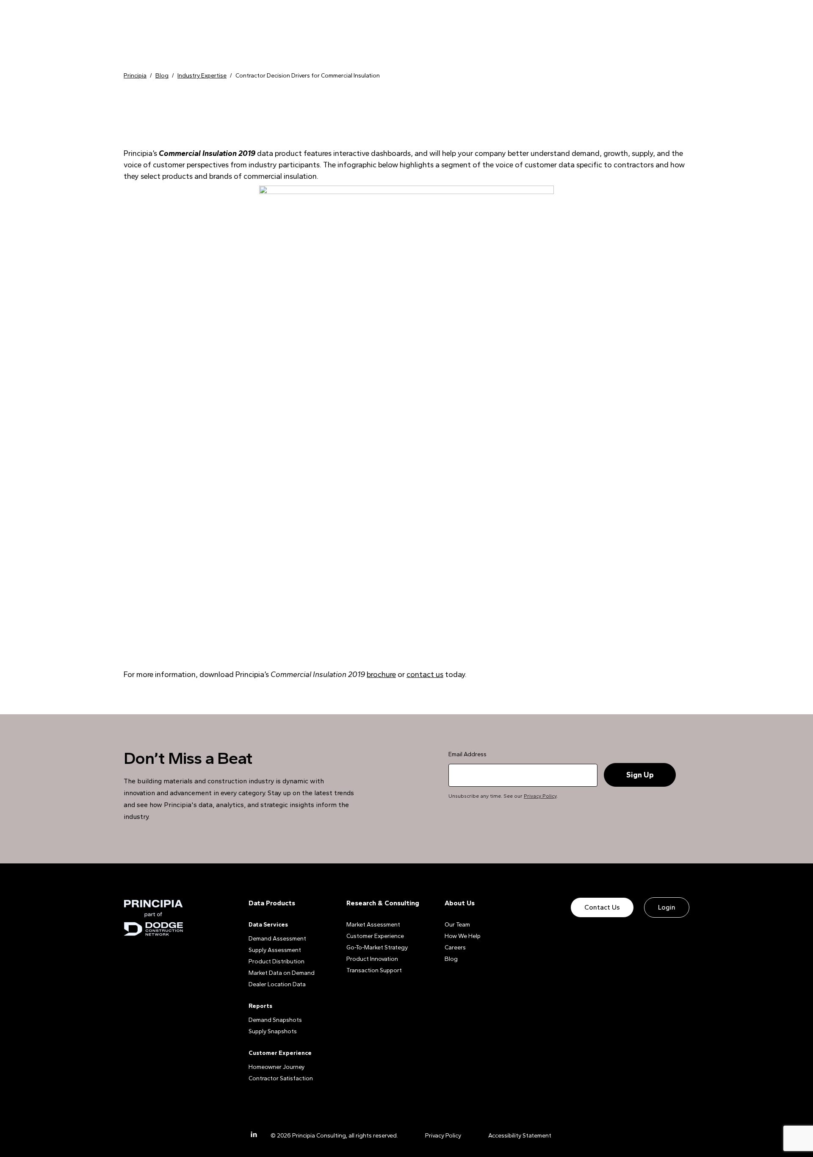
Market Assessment (373, 924)
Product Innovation (372, 959)
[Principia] (153, 917)
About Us (460, 903)
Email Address (467, 754)
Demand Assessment (277, 938)
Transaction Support (374, 970)
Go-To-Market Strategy (377, 947)
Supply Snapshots (273, 1031)
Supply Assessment (275, 950)
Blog (451, 959)
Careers (455, 947)
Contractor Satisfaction (281, 1078)
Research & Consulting (382, 903)
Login (666, 907)
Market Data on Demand (282, 973)
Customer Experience (375, 936)
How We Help (463, 936)
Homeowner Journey (276, 1067)
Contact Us (602, 907)
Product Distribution (276, 961)
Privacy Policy (540, 796)
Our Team (457, 924)
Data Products (272, 903)
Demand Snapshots (275, 1020)
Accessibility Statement (519, 1135)
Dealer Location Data (277, 984)
